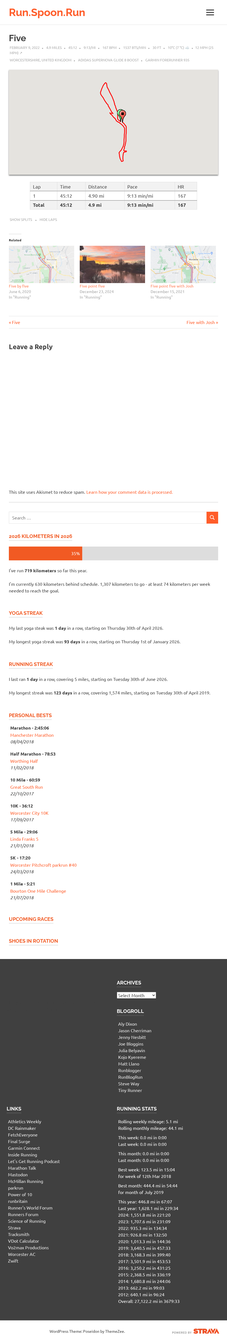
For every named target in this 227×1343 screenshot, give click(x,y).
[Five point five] (112, 264)
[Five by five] (41, 264)
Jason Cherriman (134, 1030)
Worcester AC (21, 1254)
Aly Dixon (127, 1023)
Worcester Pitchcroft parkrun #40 (43, 865)
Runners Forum (23, 1214)
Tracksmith (18, 1234)
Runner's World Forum (30, 1207)
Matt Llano (128, 1063)
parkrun (15, 1187)
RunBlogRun (130, 1077)
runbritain (17, 1201)
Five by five (19, 285)
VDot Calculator (23, 1240)
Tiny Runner (130, 1090)
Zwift (13, 1260)
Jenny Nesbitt (132, 1037)
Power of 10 (20, 1194)
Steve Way (128, 1083)
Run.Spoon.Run (47, 12)
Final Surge (19, 1141)
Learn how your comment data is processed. (129, 492)
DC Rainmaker (22, 1128)
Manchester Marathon (32, 735)
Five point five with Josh (172, 285)
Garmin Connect (24, 1148)
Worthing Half (24, 761)
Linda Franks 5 (24, 839)
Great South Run (26, 787)
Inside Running (22, 1154)
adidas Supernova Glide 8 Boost (108, 60)
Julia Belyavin (131, 1050)
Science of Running (27, 1221)
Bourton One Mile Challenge (38, 890)
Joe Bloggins (130, 1043)
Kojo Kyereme (132, 1057)
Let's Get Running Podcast (34, 1161)
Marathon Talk (22, 1167)
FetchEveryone (23, 1134)
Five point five (92, 285)
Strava (14, 1227)
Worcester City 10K (29, 813)
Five (17, 38)
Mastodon (18, 1174)
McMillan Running (25, 1181)
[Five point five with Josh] (183, 264)
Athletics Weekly (24, 1121)
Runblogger (129, 1070)
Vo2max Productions (28, 1247)
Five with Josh (201, 322)
